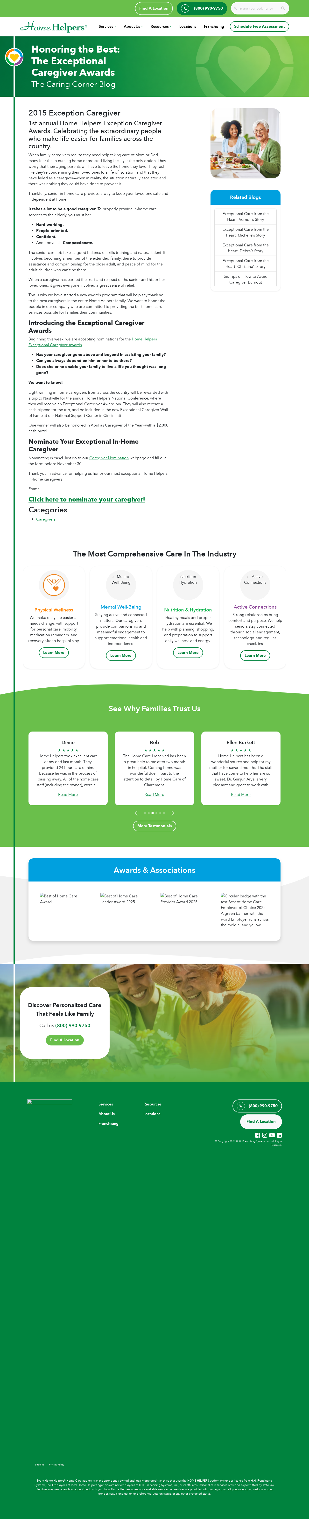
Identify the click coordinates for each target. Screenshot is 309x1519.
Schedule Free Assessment (259, 26)
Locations (187, 26)
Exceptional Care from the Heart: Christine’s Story (246, 264)
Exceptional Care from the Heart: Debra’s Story (246, 248)
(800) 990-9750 (72, 1025)
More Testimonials (154, 826)
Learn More (53, 652)
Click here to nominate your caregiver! (86, 499)
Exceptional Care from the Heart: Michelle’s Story (246, 232)
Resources (160, 26)
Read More (68, 794)
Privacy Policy (56, 1464)
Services (106, 26)
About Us (132, 26)
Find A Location (154, 8)
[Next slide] (172, 813)
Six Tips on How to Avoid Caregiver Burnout (245, 279)
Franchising (214, 26)
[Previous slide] (137, 813)
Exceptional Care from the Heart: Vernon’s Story (246, 216)
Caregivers (46, 519)
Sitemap (39, 1464)
